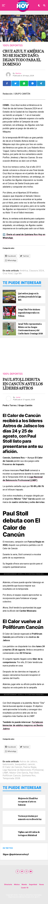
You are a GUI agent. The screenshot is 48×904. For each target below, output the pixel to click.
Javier (18, 397)
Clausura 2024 (36, 270)
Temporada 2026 (11, 778)
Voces (41, 884)
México (17, 884)
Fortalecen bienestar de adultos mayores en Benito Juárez (23, 725)
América (24, 270)
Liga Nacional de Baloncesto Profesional (23, 770)
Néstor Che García (18, 773)
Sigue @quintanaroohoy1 (16, 854)
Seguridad (33, 884)
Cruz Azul (8, 273)
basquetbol (20, 764)
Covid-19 (24, 888)
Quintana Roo (28, 775)
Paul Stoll (34, 773)
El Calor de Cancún (12, 767)
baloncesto (8, 764)
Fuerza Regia (29, 767)
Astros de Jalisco (28, 761)
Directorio (8, 884)
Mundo (24, 884)
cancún (31, 764)
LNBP (5, 773)
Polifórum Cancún (12, 775)
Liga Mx (18, 273)
